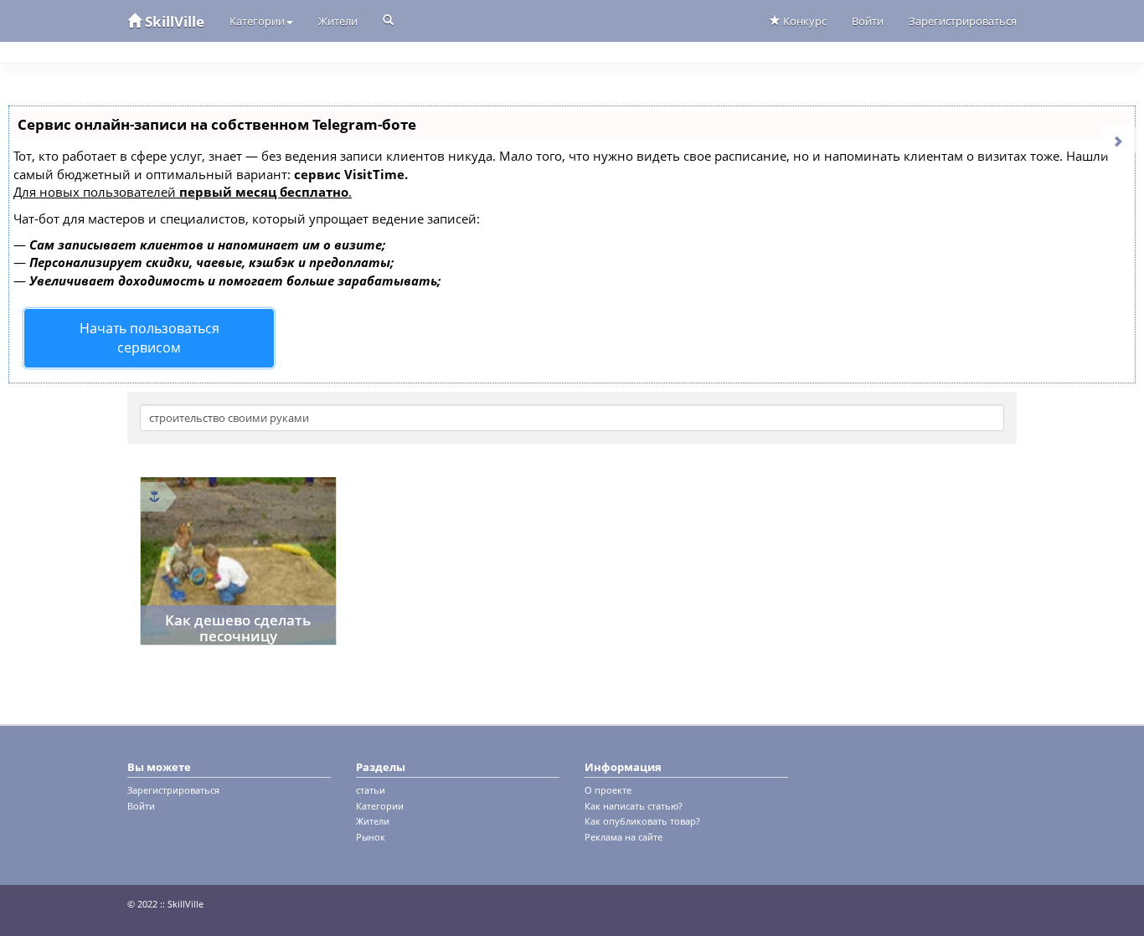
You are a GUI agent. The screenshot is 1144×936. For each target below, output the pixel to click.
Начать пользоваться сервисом (149, 338)
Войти (868, 20)
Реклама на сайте (623, 837)
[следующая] (1119, 140)
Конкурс (804, 20)
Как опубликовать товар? (642, 821)
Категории (257, 20)
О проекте (608, 790)
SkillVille (173, 21)
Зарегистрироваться (963, 20)
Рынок (370, 837)
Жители (338, 20)
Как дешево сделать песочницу (238, 627)
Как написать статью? (634, 806)
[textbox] (572, 417)
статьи (370, 790)
